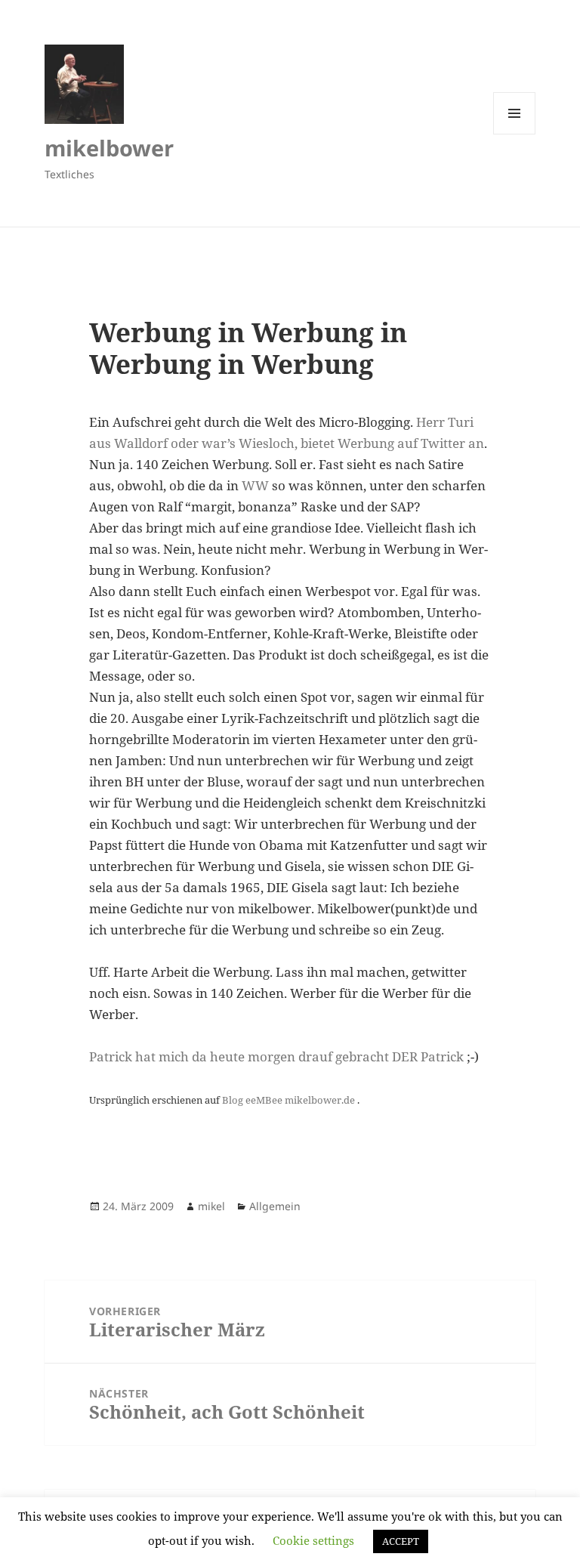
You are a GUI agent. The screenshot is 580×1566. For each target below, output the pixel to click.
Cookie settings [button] (313, 1540)
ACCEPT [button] (400, 1541)
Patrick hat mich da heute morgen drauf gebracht (239, 1056)
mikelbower (109, 147)
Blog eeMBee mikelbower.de (289, 1100)
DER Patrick (428, 1056)
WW (255, 485)
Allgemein (275, 1206)
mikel (211, 1206)
